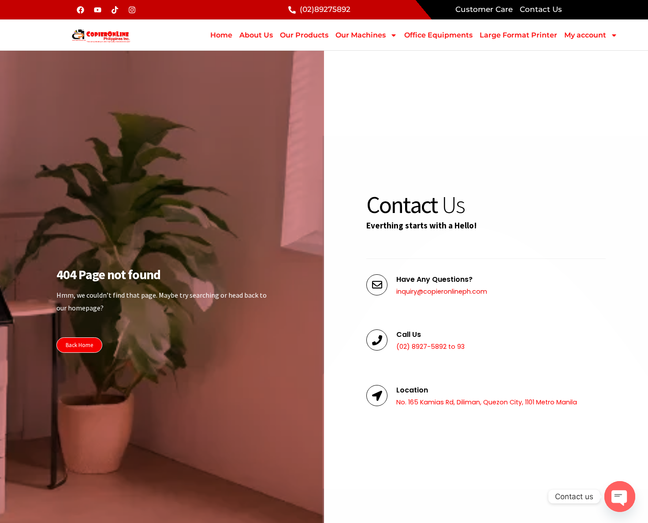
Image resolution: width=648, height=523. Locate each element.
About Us (256, 35)
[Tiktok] (114, 9)
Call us (408, 334)
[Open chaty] (619, 496)
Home (221, 35)
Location (412, 390)
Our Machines (360, 35)
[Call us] (376, 340)
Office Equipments (438, 35)
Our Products (304, 35)
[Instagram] (131, 9)
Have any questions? (434, 279)
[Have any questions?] (376, 284)
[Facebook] (80, 9)
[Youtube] (97, 9)
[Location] (376, 395)
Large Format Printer (518, 35)
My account (585, 35)
